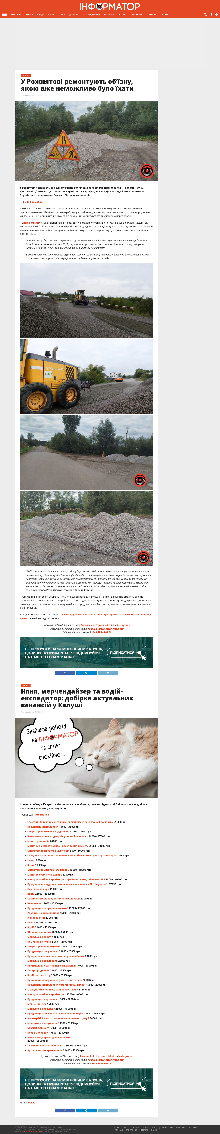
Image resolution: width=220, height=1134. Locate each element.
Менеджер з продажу (41, 1008)
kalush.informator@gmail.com (106, 628)
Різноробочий (36, 917)
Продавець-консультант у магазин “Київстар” (56, 984)
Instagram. (123, 625)
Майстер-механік (38, 841)
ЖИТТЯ (29, 14)
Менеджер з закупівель (42, 960)
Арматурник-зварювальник (45, 1050)
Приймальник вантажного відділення (51, 965)
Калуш (31, 1103)
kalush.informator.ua (31, 1131)
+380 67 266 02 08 (101, 632)
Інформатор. (35, 202)
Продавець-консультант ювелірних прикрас (55, 1013)
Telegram (98, 625)
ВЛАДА (40, 14)
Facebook (86, 625)
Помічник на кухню (39, 941)
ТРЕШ (62, 14)
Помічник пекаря (38, 889)
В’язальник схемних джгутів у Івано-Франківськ (57, 836)
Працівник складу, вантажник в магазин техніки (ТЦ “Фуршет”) (67, 884)
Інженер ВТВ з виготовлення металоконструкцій (58, 1018)
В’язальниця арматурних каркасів (48, 1037)
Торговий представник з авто (46, 1045)
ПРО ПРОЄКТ (137, 14)
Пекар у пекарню (38, 1032)
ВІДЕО (165, 14)
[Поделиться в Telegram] (86, 1109)
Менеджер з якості (39, 937)
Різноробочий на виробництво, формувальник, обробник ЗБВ (66, 879)
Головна (16, 14)
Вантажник (34, 903)
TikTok (109, 625)
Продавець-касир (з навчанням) (47, 908)
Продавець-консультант (43, 826)
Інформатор (41, 814)
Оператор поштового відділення (48, 831)
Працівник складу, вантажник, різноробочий (56, 956)
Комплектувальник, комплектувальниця (53, 898)
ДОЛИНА (73, 14)
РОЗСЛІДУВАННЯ (91, 14)
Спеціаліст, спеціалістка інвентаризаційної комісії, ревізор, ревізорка (71, 855)
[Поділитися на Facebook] (65, 672)
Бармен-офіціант (38, 1028)
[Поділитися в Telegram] (86, 672)
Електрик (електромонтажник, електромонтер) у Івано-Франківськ (70, 822)
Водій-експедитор (39, 975)
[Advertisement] (110, 45)
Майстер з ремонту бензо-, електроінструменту (57, 846)
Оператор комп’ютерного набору (48, 869)
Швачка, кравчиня (39, 932)
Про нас (122, 14)
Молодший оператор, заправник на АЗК (52, 989)
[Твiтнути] (107, 672)
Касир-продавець (38, 970)
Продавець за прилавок (42, 999)
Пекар (31, 922)
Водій (31, 865)
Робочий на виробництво (43, 913)
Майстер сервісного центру (44, 874)
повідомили (31, 222)
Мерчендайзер (37, 1004)
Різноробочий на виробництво (46, 994)
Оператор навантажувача (43, 946)
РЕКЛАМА (109, 14)
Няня (30, 860)
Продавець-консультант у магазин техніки (54, 980)
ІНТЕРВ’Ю (152, 14)
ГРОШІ (51, 14)
